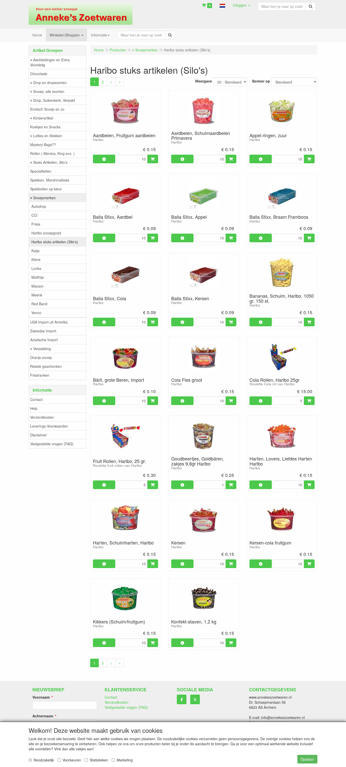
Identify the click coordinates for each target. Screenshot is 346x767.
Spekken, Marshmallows (49, 180)
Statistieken (99, 759)
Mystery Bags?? (43, 144)
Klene (36, 259)
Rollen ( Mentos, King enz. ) (52, 153)
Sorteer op (261, 81)
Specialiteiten (40, 171)
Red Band (39, 303)
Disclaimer (38, 434)
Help (33, 408)
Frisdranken (39, 375)
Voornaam (41, 697)
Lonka (36, 268)
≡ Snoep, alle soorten (47, 91)
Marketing (125, 759)
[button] (222, 5)
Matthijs (37, 277)
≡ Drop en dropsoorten (48, 82)
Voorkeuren (72, 759)
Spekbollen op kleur (46, 188)
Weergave (203, 81)
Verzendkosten (42, 417)
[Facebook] (181, 699)
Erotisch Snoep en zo (47, 109)
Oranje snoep (41, 357)
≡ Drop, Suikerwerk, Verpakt (52, 100)
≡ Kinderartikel (41, 117)
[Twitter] (195, 699)
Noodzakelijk (44, 759)
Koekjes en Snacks (45, 126)
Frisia (35, 224)
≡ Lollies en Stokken (46, 135)
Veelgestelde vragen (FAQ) (51, 443)
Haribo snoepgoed (46, 232)
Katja (35, 250)
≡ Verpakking (40, 348)
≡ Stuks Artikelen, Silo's (48, 162)
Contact (36, 399)
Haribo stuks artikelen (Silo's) (54, 241)
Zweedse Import (43, 330)
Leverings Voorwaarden (49, 426)
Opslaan (307, 759)
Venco (36, 312)
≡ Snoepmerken (43, 197)
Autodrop (38, 206)
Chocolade (38, 73)
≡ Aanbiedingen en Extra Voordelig (50, 62)
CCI (34, 215)
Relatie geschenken (46, 366)
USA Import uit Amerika (49, 322)
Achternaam (42, 715)
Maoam (37, 286)
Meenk (36, 294)
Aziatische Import (44, 339)
